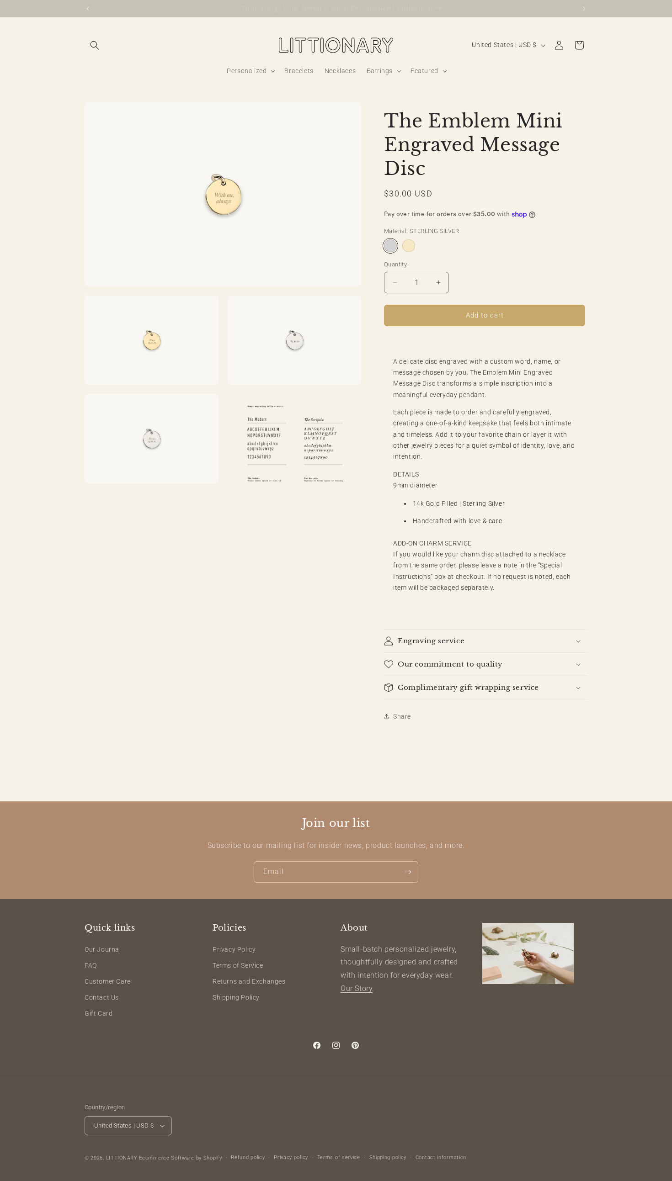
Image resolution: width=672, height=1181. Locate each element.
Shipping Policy (236, 997)
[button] (95, 45)
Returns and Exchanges (249, 981)
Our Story (356, 988)
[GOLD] (408, 245)
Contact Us (102, 997)
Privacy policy (291, 1157)
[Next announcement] (584, 8)
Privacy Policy (234, 949)
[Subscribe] (408, 872)
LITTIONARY (122, 1158)
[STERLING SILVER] (390, 245)
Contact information (441, 1157)
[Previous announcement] (88, 8)
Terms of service (338, 1157)
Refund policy (248, 1157)
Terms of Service (238, 965)
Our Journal (103, 949)
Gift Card (98, 1013)
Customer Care (108, 981)
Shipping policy (388, 1157)
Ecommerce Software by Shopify (180, 1158)
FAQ (91, 965)
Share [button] (402, 716)
